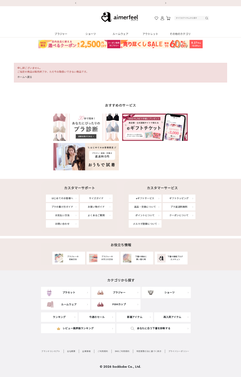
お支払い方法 (62, 215)
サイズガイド (96, 198)
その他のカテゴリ (180, 34)
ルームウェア (120, 34)
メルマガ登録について (145, 223)
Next (165, 3)
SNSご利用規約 (122, 351)
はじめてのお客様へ (62, 198)
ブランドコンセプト (50, 351)
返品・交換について (145, 206)
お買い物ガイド (96, 206)
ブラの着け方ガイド (62, 206)
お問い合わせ (62, 223)
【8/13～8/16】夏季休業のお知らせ (122, 3)
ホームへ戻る (24, 77)
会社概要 (71, 351)
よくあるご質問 (96, 215)
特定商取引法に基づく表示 (148, 351)
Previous (75, 3)
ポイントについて (145, 215)
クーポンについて (179, 215)
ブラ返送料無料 (179, 206)
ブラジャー (60, 34)
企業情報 (86, 351)
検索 (207, 18)
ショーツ (90, 34)
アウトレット (150, 34)
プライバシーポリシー (178, 351)
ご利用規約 (103, 351)
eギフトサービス (145, 198)
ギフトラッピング (179, 198)
